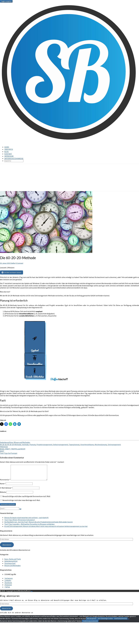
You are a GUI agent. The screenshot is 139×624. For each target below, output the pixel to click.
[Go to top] (32, 591)
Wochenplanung (101, 444)
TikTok (7, 587)
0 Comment (19, 263)
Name (3, 483)
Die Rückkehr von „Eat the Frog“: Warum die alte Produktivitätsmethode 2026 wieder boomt (38, 522)
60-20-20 (3, 444)
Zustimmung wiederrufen (90, 621)
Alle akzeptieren (91, 619)
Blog (6, 151)
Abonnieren (6, 545)
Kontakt (8, 154)
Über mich (8, 149)
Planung (32, 444)
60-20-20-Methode (14, 444)
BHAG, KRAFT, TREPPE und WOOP (12, 448)
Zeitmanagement (114, 444)
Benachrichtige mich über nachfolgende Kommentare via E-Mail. (26, 496)
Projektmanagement (44, 444)
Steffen (13, 263)
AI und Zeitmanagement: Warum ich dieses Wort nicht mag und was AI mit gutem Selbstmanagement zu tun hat (46, 526)
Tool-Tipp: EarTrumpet (8, 452)
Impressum (8, 156)
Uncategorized (9, 563)
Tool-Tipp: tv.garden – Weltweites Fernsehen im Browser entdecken (29, 524)
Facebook (8, 583)
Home (6, 147)
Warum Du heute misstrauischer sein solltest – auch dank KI (26, 517)
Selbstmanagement (60, 444)
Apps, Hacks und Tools (12, 559)
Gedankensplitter (6, 442)
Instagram (8, 578)
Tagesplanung (74, 444)
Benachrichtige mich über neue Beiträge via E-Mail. (21, 500)
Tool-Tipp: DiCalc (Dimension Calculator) (19, 520)
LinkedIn (7, 580)
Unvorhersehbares (87, 444)
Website (3, 492)
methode (25, 444)
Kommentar (5, 480)
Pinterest (8, 585)
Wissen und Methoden (22, 442)
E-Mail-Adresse (6, 488)
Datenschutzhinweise (13, 158)
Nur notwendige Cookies (105, 619)
